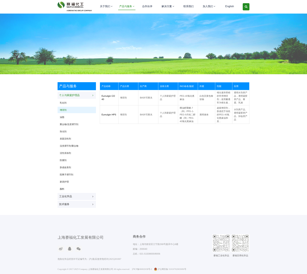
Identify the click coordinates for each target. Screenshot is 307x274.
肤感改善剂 (65, 167)
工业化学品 (65, 196)
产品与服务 (126, 6)
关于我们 (105, 6)
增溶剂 (63, 110)
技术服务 (64, 204)
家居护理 (64, 181)
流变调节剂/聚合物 (69, 146)
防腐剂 (63, 160)
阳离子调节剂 (66, 174)
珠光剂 (63, 131)
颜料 (62, 189)
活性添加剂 (65, 153)
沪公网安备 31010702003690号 (172, 269)
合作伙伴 (147, 6)
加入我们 (208, 6)
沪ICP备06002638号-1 (142, 269)
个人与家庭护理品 (69, 95)
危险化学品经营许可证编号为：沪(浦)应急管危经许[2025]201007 (89, 259)
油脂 (62, 117)
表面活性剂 (65, 138)
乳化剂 (63, 102)
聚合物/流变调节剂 (69, 124)
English (229, 6)
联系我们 (188, 6)
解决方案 (167, 6)
